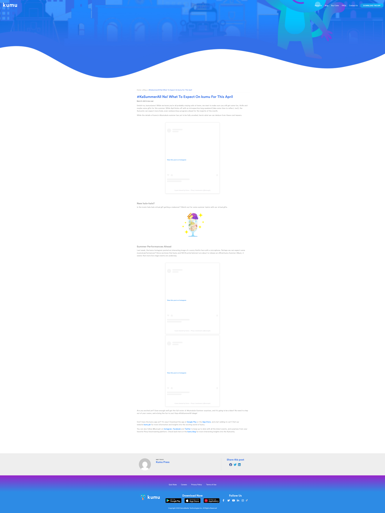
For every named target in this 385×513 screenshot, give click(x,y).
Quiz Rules (173, 485)
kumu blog (191, 432)
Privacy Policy (196, 485)
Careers (184, 485)
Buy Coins (335, 5)
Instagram (168, 429)
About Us (318, 5)
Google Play (191, 422)
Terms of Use (211, 485)
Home (139, 90)
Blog (326, 5)
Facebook (177, 429)
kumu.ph (147, 425)
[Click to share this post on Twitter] (236, 465)
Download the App (371, 5)
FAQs (344, 5)
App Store (206, 422)
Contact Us (353, 5)
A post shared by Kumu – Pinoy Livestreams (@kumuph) (192, 190)
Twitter (188, 429)
